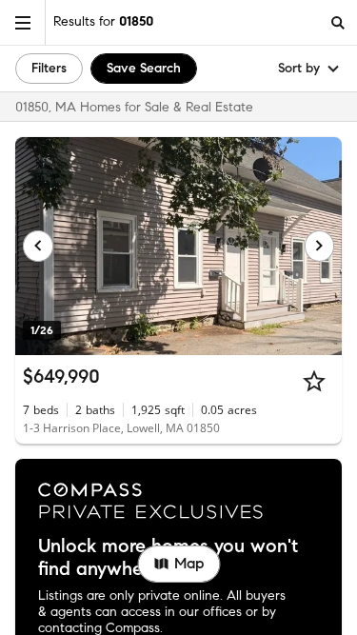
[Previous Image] (38, 245)
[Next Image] (320, 245)
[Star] (314, 381)
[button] (23, 22)
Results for (103, 21)
